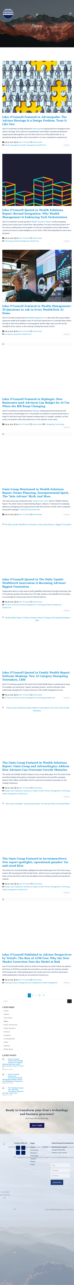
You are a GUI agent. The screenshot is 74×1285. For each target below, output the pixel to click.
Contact (45, 1147)
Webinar (7, 1045)
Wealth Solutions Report (41, 221)
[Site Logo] (8, 13)
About (32, 1147)
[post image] (37, 87)
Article (35, 142)
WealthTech (41, 145)
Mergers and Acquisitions (14, 791)
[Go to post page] (4, 1060)
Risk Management (35, 982)
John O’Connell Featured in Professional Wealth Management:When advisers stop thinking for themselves (12, 1077)
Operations (28, 791)
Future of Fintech (13, 604)
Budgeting (51, 424)
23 (39, 995)
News (40, 142)
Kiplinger (36, 410)
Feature (9, 334)
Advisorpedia (37, 128)
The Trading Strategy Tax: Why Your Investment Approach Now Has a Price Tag (13, 1090)
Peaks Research (10, 1028)
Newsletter (34, 1156)
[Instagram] (23, 1148)
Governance (17, 334)
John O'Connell (24, 142)
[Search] (69, 1001)
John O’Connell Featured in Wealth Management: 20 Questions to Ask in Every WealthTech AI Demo (36, 309)
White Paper (8, 1049)
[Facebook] (18, 1153)
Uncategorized (9, 1038)
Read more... (67, 145)
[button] (70, 13)
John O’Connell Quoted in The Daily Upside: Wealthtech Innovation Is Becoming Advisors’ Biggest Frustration (34, 582)
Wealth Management (28, 145)
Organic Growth (38, 791)
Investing (8, 982)
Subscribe (57, 1182)
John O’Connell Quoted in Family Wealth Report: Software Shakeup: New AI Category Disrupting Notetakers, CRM (36, 676)
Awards (6, 1014)
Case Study (8, 1018)
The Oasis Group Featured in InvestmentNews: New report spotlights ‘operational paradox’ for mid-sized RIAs (35, 862)
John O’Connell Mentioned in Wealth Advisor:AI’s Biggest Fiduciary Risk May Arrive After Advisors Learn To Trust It (13, 1063)
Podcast (7, 1032)
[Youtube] (23, 1153)
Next (44, 995)
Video (6, 1042)
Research (33, 1153)
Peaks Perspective (10, 1024)
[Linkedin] (18, 1148)
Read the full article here (30, 509)
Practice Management (12, 145)
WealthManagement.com (37, 317)
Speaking (7, 1035)
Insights (33, 1158)
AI (5, 334)
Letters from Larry (40, 501)
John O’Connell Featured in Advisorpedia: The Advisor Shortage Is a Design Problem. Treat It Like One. (34, 120)
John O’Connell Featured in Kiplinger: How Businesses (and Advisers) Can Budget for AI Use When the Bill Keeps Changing (35, 402)
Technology (9, 241)
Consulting (34, 1150)
